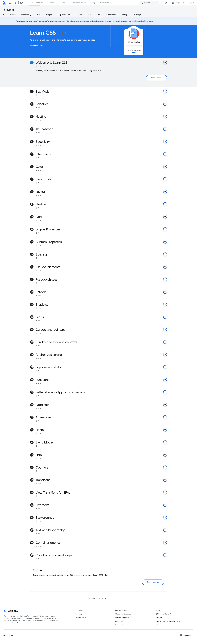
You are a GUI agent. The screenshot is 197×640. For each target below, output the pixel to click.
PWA (90, 15)
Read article (156, 78)
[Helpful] (103, 598)
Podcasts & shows (121, 625)
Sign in (191, 3)
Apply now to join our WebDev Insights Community (134, 21)
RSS (157, 625)
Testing (124, 15)
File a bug (78, 614)
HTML (39, 15)
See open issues (80, 618)
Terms (5, 635)
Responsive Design (64, 15)
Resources (36, 3)
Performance (111, 15)
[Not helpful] (106, 598)
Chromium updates (122, 618)
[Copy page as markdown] (66, 33)
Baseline (63, 3)
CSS (98, 15)
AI (3, 15)
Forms (80, 15)
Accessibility (26, 15)
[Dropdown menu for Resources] (43, 2)
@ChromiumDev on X (163, 614)
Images (49, 15)
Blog (93, 3)
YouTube (159, 618)
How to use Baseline (79, 3)
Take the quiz (153, 582)
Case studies (119, 621)
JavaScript (137, 15)
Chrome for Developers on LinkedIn (168, 621)
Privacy (13, 15)
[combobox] (150, 3)
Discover (52, 3)
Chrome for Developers (123, 614)
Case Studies (105, 3)
